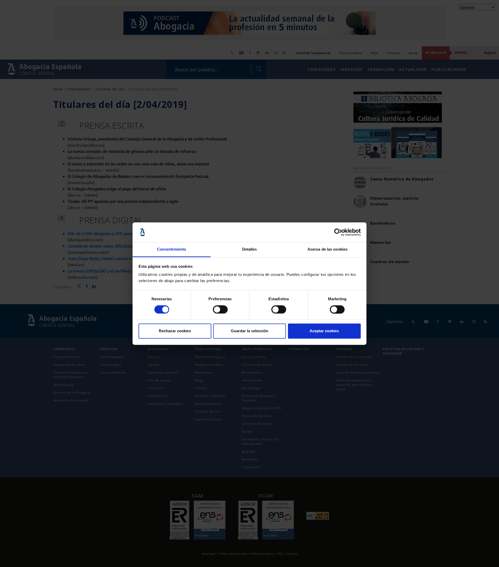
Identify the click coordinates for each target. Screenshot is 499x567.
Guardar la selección (249, 331)
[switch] (220, 309)
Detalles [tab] (249, 249)
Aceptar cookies (324, 331)
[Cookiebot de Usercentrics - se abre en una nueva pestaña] (338, 232)
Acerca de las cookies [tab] (327, 249)
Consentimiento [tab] (171, 249)
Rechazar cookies (175, 331)
